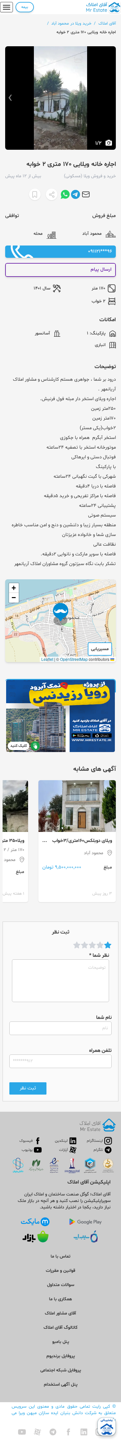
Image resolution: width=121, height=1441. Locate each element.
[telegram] (53, 1432)
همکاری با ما (60, 1299)
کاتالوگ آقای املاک (60, 1328)
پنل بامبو (60, 1342)
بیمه (24, 7)
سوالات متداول (60, 1285)
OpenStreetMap (74, 659)
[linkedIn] (84, 1432)
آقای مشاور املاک (60, 1313)
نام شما (104, 1017)
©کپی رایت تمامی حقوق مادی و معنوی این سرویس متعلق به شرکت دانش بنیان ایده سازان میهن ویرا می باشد (64, 1413)
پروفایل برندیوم (60, 1356)
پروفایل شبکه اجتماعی (60, 1370)
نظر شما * (99, 955)
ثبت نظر (28, 1088)
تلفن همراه (100, 1050)
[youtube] (22, 1432)
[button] (60, 614)
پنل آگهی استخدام (60, 1384)
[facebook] (68, 1432)
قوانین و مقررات (60, 1271)
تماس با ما (60, 1256)
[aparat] (37, 1432)
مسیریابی (100, 649)
